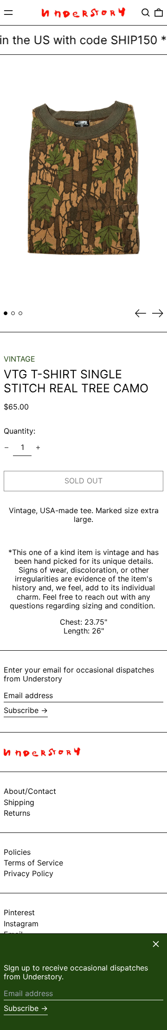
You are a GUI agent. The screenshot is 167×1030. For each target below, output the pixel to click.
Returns (17, 813)
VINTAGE (19, 358)
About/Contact (30, 791)
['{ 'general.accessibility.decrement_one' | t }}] (6, 447)
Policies (17, 852)
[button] (145, 12)
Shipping (19, 802)
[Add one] (38, 447)
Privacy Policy (28, 873)
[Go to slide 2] (13, 313)
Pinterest (19, 912)
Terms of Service (33, 862)
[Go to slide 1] (5, 313)
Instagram (21, 923)
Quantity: (19, 431)
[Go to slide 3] (20, 313)
